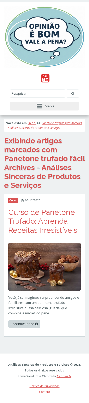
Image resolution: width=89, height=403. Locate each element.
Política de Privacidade (45, 386)
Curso (13, 200)
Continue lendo (23, 324)
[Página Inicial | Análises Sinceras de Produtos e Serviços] (44, 36)
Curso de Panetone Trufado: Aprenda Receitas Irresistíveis (42, 221)
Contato (44, 392)
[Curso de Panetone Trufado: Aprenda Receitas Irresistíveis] (44, 266)
